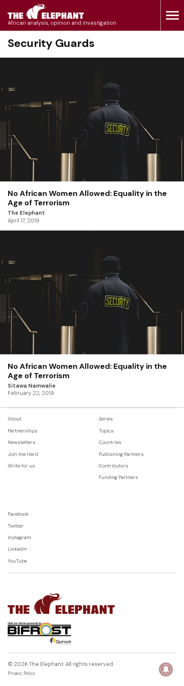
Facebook (18, 514)
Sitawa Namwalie (32, 385)
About (14, 419)
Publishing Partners (121, 454)
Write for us (21, 466)
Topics (106, 431)
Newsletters (22, 442)
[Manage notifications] (166, 669)
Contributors (113, 466)
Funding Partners (118, 477)
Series (106, 419)
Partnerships (23, 431)
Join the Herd (23, 454)
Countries (110, 442)
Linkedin (17, 549)
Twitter (16, 526)
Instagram (19, 537)
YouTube (17, 561)
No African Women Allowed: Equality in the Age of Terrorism (87, 198)
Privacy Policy (22, 673)
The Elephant (26, 213)
